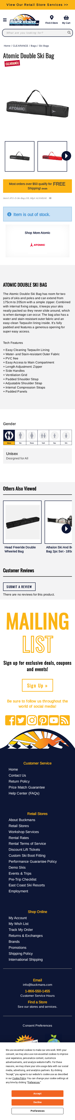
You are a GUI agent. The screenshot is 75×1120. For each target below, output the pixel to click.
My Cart (66, 23)
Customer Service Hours (37, 995)
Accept (37, 1093)
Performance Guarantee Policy (33, 861)
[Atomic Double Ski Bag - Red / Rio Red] (52, 156)
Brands (14, 942)
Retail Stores (19, 826)
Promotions (18, 947)
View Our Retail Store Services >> (37, 4)
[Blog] (65, 720)
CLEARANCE (20, 45)
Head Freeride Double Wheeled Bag (20, 549)
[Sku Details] (50, 198)
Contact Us (17, 775)
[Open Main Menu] (6, 20)
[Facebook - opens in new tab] (10, 720)
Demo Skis (17, 867)
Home (7, 45)
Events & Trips (20, 873)
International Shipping (26, 959)
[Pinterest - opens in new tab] (43, 720)
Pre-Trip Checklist (23, 879)
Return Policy (19, 781)
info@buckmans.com (37, 984)
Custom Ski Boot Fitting (27, 855)
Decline (37, 1102)
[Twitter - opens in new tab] (21, 720)
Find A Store (51, 23)
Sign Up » (37, 685)
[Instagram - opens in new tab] (32, 720)
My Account (18, 918)
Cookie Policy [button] (19, 1078)
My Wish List (19, 924)
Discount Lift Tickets (24, 849)
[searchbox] (69, 33)
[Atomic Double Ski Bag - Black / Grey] (19, 156)
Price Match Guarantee (27, 787)
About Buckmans (22, 820)
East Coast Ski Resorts (27, 885)
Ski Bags (44, 45)
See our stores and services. (37, 1006)
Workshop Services (24, 832)
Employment (18, 891)
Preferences (38, 1111)
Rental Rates (19, 838)
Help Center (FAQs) (24, 793)
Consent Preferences (37, 1025)
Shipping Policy (21, 953)
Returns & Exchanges (26, 936)
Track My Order (21, 930)
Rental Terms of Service (27, 843)
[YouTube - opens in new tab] (54, 720)
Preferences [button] (34, 1082)
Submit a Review (19, 586)
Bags (34, 45)
